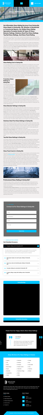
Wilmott (29, 370)
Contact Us (6, 404)
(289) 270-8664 (37, 3)
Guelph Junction (20, 366)
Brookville (8, 370)
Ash (7, 362)
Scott (29, 366)
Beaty (7, 364)
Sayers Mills (30, 364)
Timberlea (30, 368)
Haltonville (19, 368)
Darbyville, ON (28, 405)
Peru (29, 362)
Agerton (7, 360)
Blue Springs (8, 366)
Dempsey (19, 362)
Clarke (7, 375)
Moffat (18, 375)
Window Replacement (8, 400)
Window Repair (7, 396)
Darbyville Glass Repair (21, 413)
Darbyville (19, 360)
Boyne (7, 368)
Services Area (7, 402)
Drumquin (19, 364)
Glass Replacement (8, 398)
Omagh (29, 360)
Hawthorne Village (20, 370)
